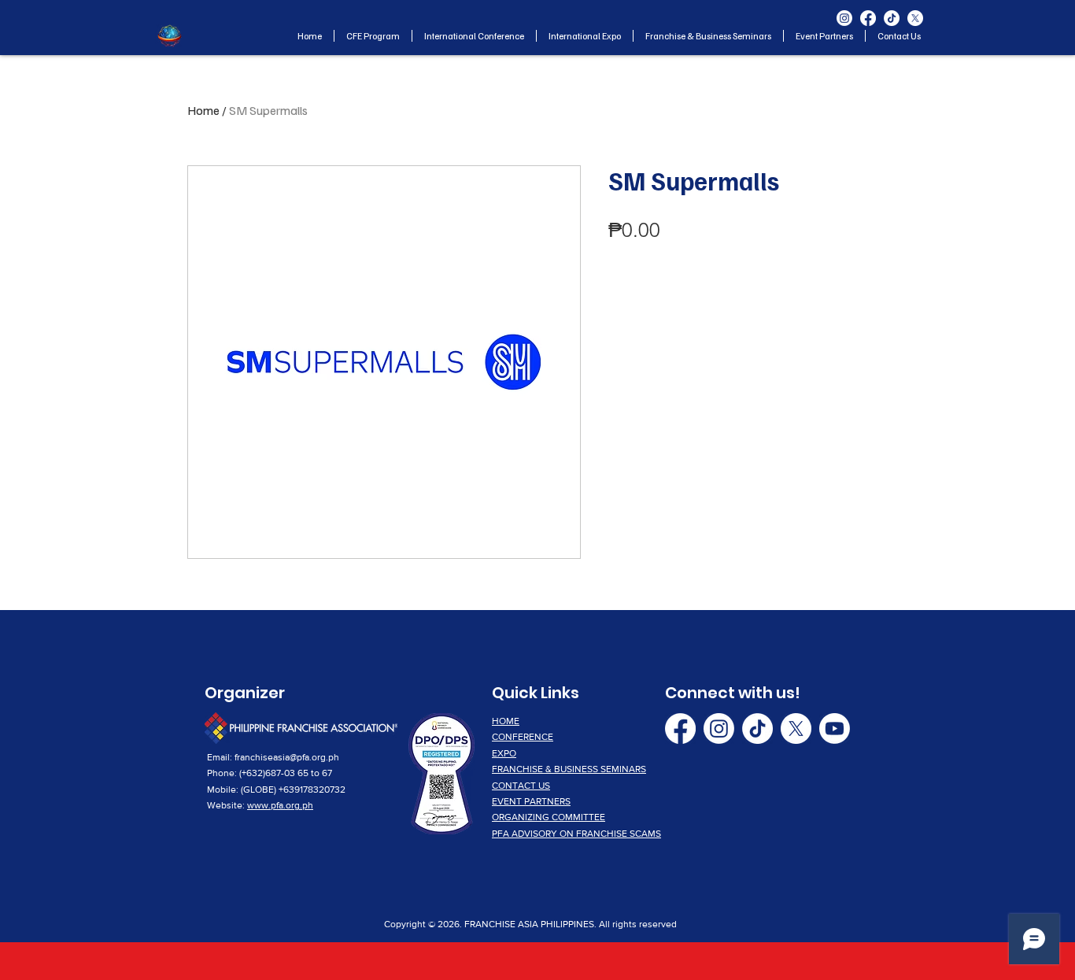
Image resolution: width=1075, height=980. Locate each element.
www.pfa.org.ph (280, 805)
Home (203, 110)
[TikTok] (892, 18)
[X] (915, 18)
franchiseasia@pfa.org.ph (287, 757)
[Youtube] (834, 728)
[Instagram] (844, 18)
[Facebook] (868, 18)
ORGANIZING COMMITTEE (548, 817)
